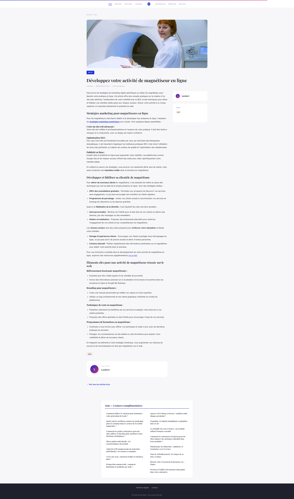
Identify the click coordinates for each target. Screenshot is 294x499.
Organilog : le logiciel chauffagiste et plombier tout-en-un (168, 422)
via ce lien (132, 255)
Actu (110, 4)
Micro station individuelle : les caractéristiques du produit (118, 442)
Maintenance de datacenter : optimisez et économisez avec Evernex (166, 447)
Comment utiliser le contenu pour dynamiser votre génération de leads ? (124, 414)
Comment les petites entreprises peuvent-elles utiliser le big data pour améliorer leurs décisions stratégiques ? (124, 433)
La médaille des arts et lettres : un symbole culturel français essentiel (167, 430)
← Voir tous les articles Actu (98, 384)
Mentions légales (142, 488)
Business (118, 4)
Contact (155, 488)
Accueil (89, 15)
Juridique (138, 4)
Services (182, 4)
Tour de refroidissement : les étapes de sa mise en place (167, 455)
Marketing (172, 4)
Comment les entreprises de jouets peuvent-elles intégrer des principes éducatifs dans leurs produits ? (168, 439)
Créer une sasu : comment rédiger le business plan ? (124, 458)
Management (160, 4)
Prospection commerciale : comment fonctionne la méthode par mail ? (120, 465)
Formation (128, 4)
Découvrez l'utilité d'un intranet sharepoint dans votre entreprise (167, 470)
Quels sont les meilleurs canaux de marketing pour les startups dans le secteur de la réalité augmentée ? (124, 423)
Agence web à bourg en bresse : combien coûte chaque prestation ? (168, 414)
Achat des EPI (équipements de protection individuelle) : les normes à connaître (123, 450)
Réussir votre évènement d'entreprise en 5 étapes (167, 463)
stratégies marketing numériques (104, 122)
